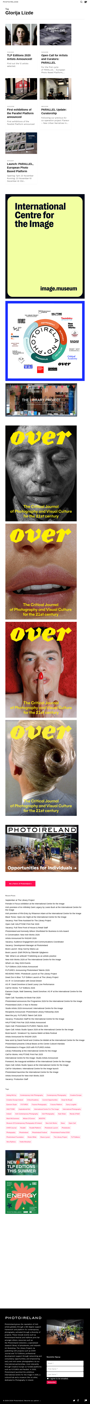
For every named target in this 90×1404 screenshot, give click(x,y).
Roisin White (32, 1137)
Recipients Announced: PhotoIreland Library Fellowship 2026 (32, 1012)
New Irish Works (51, 1123)
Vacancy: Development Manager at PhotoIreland (26, 945)
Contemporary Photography (56, 1095)
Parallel (22, 1128)
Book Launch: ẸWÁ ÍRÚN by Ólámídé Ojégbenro (26, 952)
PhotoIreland (23, 1132)
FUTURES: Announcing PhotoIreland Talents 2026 (27, 970)
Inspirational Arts (24, 1109)
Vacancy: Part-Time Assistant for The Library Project (28, 920)
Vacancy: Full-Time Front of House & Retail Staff (26, 928)
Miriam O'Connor (29, 1118)
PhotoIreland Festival (39, 1132)
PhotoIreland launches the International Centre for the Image (31, 1072)
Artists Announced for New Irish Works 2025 (24, 1076)
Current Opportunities (50, 1100)
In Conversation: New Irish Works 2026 (22, 935)
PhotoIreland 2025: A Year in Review (21, 1005)
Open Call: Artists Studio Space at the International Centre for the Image (36, 1065)
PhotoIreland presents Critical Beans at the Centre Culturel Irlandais (35, 1044)
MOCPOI (42, 1118)
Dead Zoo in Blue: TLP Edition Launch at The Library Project (31, 977)
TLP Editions (75, 1137)
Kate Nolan (62, 1114)
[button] (86, 2)
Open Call (72, 1123)
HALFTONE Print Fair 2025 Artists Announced (25, 1022)
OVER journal (11, 1128)
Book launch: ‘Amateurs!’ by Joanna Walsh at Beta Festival (31, 1033)
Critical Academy (33, 1100)
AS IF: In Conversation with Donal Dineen (23, 981)
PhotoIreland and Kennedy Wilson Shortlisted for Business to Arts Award (37, 931)
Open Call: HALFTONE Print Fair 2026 (22, 924)
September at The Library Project (19, 900)
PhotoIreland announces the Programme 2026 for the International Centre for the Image (43, 1001)
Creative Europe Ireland (14, 1100)
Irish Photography (48, 1114)
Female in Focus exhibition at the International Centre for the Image (34, 904)
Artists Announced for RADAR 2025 (21, 1037)
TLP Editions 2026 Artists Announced (21, 967)
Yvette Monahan (25, 1142)
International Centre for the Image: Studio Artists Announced (31, 1058)
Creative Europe (75, 1095)
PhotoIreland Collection (17, 1343)
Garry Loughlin (71, 1104)
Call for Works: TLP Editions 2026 (20, 988)
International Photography (72, 1109)
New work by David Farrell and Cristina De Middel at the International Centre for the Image (45, 1040)
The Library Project (60, 1137)
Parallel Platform (35, 1128)
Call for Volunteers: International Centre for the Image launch (31, 1068)
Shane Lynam (45, 1137)
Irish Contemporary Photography (26, 1114)
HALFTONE (10, 1109)
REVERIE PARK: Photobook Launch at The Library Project (31, 974)
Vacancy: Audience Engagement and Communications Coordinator (34, 942)
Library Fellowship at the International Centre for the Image (31, 1051)
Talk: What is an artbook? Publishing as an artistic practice (30, 956)
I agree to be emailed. (58, 1379)
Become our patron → (32, 1400)
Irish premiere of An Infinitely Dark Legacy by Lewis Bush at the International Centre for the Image (43, 908)
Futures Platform (56, 1104)
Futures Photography (39, 1104)
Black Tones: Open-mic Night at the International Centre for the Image (35, 917)
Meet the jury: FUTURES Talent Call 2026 (23, 1015)
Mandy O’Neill (74, 1114)
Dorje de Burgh (66, 1100)
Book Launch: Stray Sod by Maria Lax (22, 949)
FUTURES (24, 1104)
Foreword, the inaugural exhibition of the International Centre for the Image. (38, 1061)
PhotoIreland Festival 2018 (60, 1132)
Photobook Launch (51, 1128)
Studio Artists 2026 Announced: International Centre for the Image (34, 1008)
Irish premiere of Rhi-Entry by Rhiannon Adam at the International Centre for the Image (43, 913)
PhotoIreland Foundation (15, 1137)
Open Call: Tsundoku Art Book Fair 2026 (23, 998)
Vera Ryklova (11, 1142)
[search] (81, 1)
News (9, 47)
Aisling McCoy (11, 1095)
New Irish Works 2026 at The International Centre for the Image (33, 959)
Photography (10, 1132)
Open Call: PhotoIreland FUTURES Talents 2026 (26, 1026)
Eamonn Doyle (11, 1104)
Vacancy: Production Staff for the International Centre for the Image (34, 1019)
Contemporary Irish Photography (31, 1095)
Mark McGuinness (12, 1118)
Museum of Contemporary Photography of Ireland (24, 1123)
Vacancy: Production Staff (16, 1079)
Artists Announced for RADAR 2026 (21, 938)
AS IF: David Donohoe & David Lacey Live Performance (29, 984)
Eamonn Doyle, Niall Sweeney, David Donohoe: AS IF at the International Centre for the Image (43, 992)
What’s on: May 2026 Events (18, 963)
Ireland (8, 1114)
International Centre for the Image (46, 1109)
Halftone (28, 1338)
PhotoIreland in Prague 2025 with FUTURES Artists (27, 1047)
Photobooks (66, 1128)
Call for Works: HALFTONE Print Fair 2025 (24, 1054)
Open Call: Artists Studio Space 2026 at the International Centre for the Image (39, 1029)
